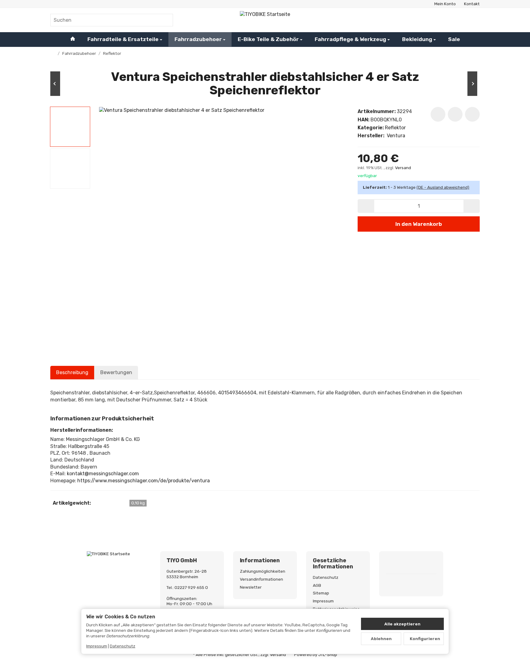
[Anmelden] (457, 20)
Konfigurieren (425, 638)
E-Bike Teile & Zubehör (268, 39)
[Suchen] (165, 20)
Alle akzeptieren (402, 623)
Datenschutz (122, 645)
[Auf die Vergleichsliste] (455, 114)
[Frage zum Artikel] (472, 114)
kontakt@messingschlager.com (103, 473)
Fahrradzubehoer (198, 39)
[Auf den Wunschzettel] (438, 114)
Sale (454, 39)
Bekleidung (417, 39)
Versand (403, 167)
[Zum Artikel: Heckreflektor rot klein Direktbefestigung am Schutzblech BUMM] (461, 83)
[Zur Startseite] (265, 20)
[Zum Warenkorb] (473, 20)
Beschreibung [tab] (72, 372)
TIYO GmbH (182, 561)
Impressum (96, 645)
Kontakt (472, 3)
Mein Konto (445, 3)
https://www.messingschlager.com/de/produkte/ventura (143, 481)
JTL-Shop (327, 654)
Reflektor (395, 128)
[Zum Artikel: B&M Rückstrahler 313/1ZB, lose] (68, 83)
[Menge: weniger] (366, 206)
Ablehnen (381, 638)
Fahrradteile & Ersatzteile (123, 39)
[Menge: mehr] (471, 206)
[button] (70, 126)
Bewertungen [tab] (116, 372)
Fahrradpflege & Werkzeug (350, 39)
